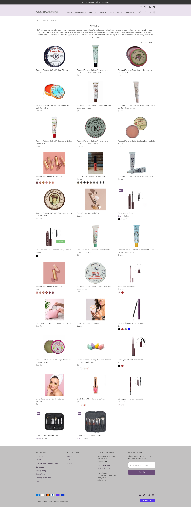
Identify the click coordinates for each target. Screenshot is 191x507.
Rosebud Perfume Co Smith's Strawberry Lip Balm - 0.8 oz (136, 142)
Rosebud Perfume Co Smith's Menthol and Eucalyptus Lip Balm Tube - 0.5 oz (92, 71)
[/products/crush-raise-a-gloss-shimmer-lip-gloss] (95, 385)
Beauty (92, 12)
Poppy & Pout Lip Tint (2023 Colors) (49, 176)
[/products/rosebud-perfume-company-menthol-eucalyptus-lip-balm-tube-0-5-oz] (95, 56)
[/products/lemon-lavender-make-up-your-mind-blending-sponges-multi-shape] (95, 346)
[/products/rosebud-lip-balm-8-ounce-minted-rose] (95, 273)
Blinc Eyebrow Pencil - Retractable (130, 399)
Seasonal (128, 12)
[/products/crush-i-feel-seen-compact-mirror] (95, 309)
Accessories (79, 12)
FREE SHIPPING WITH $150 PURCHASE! (95, 2)
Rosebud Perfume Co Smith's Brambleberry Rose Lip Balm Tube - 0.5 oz (136, 107)
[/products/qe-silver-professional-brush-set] (54, 422)
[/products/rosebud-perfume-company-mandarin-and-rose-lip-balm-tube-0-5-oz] (137, 236)
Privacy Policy (41, 471)
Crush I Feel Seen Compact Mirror (89, 323)
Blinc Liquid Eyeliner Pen (127, 286)
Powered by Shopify (60, 502)
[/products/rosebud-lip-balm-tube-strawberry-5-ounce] (54, 127)
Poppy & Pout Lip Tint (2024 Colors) (49, 286)
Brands (69, 456)
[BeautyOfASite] (47, 12)
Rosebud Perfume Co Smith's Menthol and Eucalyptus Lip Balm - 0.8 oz (92, 142)
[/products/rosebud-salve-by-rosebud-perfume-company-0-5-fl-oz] (137, 163)
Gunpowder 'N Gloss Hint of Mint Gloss (91, 176)
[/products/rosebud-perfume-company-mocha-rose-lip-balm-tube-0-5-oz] (95, 92)
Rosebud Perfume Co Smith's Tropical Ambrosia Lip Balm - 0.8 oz (53, 361)
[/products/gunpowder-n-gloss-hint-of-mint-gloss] (95, 163)
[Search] (140, 12)
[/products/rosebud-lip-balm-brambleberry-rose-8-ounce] (54, 199)
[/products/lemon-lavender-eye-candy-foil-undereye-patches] (54, 385)
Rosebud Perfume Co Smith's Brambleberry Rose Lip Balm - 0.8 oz (54, 214)
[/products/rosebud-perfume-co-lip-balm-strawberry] (137, 127)
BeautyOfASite (46, 502)
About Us (39, 456)
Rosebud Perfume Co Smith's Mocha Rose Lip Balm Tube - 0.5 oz (94, 107)
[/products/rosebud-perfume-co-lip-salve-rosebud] (54, 56)
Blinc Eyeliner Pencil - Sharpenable (131, 323)
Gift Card (70, 463)
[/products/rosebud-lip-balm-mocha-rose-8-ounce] (137, 56)
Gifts (110, 12)
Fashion (67, 12)
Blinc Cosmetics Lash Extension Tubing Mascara (53, 250)
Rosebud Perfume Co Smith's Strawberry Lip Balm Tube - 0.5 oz (54, 142)
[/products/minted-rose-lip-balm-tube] (95, 236)
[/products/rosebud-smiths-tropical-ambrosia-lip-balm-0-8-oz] (54, 346)
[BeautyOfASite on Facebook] (145, 6)
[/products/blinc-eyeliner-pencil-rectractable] (137, 346)
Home (101, 12)
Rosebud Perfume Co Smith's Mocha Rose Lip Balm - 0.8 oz (135, 71)
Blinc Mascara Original (126, 213)
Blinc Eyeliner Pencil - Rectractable (131, 360)
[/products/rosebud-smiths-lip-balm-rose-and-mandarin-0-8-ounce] (54, 92)
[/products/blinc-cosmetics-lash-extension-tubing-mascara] (54, 236)
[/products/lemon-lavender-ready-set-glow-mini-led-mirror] (54, 309)
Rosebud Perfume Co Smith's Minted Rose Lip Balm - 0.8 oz (94, 288)
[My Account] (146, 12)
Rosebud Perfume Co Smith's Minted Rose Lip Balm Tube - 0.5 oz (94, 251)
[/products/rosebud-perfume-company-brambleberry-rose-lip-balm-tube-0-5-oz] (137, 92)
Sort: (147, 42)
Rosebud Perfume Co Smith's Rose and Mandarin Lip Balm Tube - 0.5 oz (136, 251)
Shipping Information (43, 478)
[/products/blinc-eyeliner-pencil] (136, 309)
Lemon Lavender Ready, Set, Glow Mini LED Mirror (54, 323)
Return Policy (41, 474)
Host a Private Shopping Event (47, 463)
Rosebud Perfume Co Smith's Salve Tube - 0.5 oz (136, 176)
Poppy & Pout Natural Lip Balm (88, 213)
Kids (118, 12)
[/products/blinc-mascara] (137, 199)
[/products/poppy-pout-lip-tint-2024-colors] (54, 273)
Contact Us (40, 467)
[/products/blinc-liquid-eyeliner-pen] (137, 273)
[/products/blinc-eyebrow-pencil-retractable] (137, 385)
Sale (68, 460)
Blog (37, 481)
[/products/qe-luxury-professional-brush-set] (95, 422)
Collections (45, 20)
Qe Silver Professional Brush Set (47, 436)
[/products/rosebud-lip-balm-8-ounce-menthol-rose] (95, 127)
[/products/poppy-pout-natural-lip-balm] (95, 199)
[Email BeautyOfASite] (141, 6)
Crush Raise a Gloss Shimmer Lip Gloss (91, 399)
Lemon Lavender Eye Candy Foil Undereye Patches (51, 400)
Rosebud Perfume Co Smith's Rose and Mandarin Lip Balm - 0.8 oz (54, 107)
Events (38, 460)
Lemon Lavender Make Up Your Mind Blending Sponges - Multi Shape (94, 361)
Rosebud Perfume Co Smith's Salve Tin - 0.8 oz (53, 70)
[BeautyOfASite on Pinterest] (154, 6)
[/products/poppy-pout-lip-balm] (54, 163)
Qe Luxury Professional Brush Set (89, 436)
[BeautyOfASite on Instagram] (150, 6)
